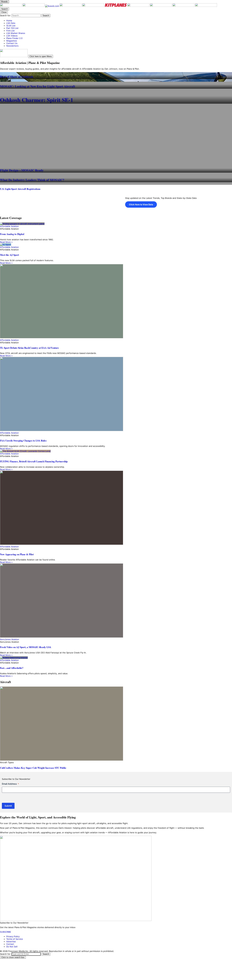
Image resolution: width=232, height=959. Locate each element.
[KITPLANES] (116, 6)
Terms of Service (14, 939)
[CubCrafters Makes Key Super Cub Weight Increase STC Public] (116, 724)
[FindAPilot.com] (184, 6)
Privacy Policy (13, 936)
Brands (4, 1)
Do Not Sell (11, 946)
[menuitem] (119, 20)
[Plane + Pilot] (11, 6)
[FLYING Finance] (161, 6)
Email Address (10, 783)
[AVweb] (52, 6)
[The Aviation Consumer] (138, 6)
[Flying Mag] (34, 6)
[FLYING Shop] (206, 6)
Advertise (11, 941)
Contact (10, 944)
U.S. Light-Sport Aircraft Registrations (20, 189)
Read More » (6, 242)
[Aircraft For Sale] (93, 6)
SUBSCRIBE (5, 932)
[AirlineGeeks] (71, 6)
